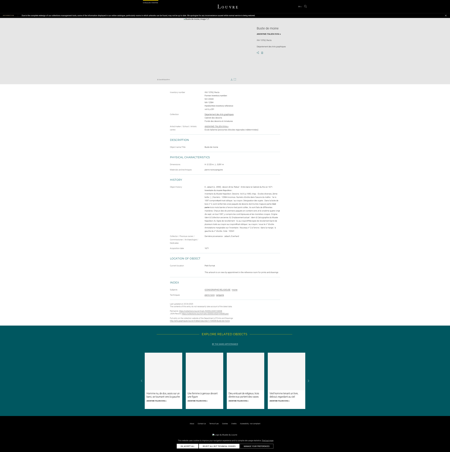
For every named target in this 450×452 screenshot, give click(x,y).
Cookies (225, 424)
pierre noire (210, 295)
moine (234, 290)
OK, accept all (188, 446)
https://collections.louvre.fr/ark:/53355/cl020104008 (200, 311)
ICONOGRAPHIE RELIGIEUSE (217, 290)
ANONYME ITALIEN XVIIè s (269, 34)
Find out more (267, 440)
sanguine (220, 295)
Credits (233, 424)
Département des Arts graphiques (219, 114)
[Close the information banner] (445, 15)
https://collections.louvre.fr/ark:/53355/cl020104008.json (205, 314)
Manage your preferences (257, 446)
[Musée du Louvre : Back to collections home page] (227, 7)
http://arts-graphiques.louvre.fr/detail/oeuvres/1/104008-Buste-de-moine (200, 321)
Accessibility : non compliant (250, 424)
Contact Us (202, 424)
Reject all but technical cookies (219, 446)
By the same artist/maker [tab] (225, 344)
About (192, 424)
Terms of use (214, 424)
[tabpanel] (225, 380)
